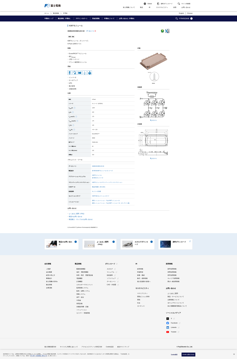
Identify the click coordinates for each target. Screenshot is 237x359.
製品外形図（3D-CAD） (99, 187)
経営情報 (140, 269)
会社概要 (49, 272)
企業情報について (173, 300)
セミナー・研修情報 (83, 313)
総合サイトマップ (123, 347)
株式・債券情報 (142, 278)
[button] (74, 108)
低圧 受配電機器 (82, 272)
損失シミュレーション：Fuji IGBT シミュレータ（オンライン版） (111, 203)
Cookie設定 (110, 347)
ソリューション (81, 310)
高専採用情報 (172, 272)
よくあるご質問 (173, 293)
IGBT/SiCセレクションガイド (100, 196)
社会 (138, 303)
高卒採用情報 (172, 275)
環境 (138, 300)
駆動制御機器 (80, 269)
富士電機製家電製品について (177, 306)
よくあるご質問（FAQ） (77, 213)
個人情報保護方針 (50, 347)
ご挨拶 (48, 269)
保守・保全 (80, 297)
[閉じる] (234, 354)
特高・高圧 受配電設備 (84, 275)
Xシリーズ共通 (96, 191)
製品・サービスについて (176, 296)
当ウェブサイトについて (176, 303)
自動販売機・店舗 (82, 306)
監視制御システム (82, 288)
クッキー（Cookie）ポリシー (39, 355)
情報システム (80, 294)
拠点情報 (49, 284)
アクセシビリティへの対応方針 (91, 347)
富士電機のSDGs (51, 281)
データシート (90, 31)
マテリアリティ (142, 293)
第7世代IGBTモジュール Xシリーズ (102, 170)
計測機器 (79, 281)
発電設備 (79, 303)
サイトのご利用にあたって (69, 347)
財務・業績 (141, 275)
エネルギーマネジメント (84, 284)
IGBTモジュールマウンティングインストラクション (107, 182)
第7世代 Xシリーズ (97, 178)
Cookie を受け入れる (188, 354)
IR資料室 (140, 272)
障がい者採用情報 (173, 281)
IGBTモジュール (97, 175)
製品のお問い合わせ (75, 216)
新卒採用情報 (172, 269)
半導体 (78, 300)
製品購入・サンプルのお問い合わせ (81, 219)
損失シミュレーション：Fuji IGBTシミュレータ (106, 200)
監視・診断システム (83, 291)
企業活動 (49, 288)
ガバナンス (141, 306)
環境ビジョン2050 (143, 296)
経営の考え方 (50, 275)
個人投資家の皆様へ (144, 281)
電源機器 (79, 278)
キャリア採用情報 (173, 278)
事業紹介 (49, 278)
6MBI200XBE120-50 (98, 166)
